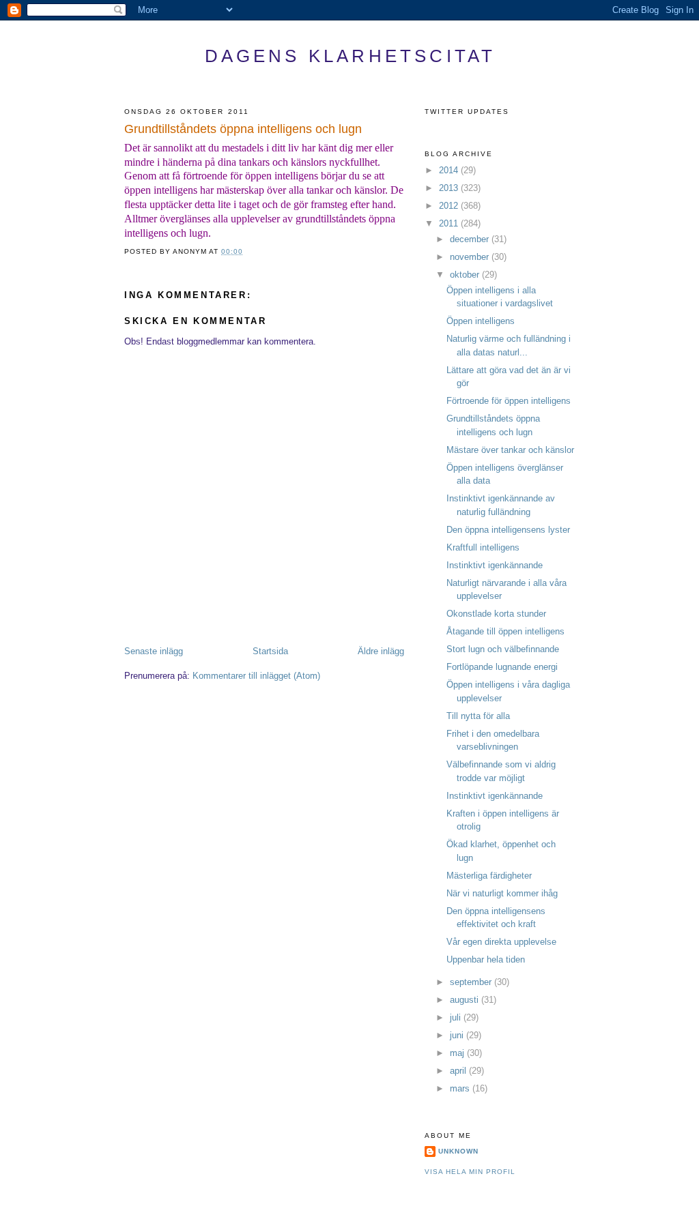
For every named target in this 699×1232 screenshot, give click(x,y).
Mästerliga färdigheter (489, 875)
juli (456, 1017)
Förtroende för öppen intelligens (508, 401)
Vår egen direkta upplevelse (501, 942)
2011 (450, 223)
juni (458, 1035)
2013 (450, 188)
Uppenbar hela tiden (485, 959)
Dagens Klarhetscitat (350, 56)
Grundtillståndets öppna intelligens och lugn (243, 129)
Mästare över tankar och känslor (510, 450)
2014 (450, 170)
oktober (466, 274)
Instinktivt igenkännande (494, 565)
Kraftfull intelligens (482, 547)
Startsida (270, 651)
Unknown (458, 1151)
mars (461, 1088)
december (470, 239)
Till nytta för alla (478, 716)
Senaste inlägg (153, 651)
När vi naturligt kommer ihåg (502, 893)
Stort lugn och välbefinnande (502, 649)
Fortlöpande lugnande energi (502, 667)
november (470, 257)
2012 (450, 206)
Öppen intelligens (480, 321)
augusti (465, 1000)
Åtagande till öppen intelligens (505, 631)
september (472, 982)
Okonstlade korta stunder (496, 613)
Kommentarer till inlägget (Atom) (256, 676)
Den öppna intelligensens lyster (508, 530)
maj (458, 1053)
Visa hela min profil (470, 1171)
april (459, 1071)
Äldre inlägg (381, 651)
